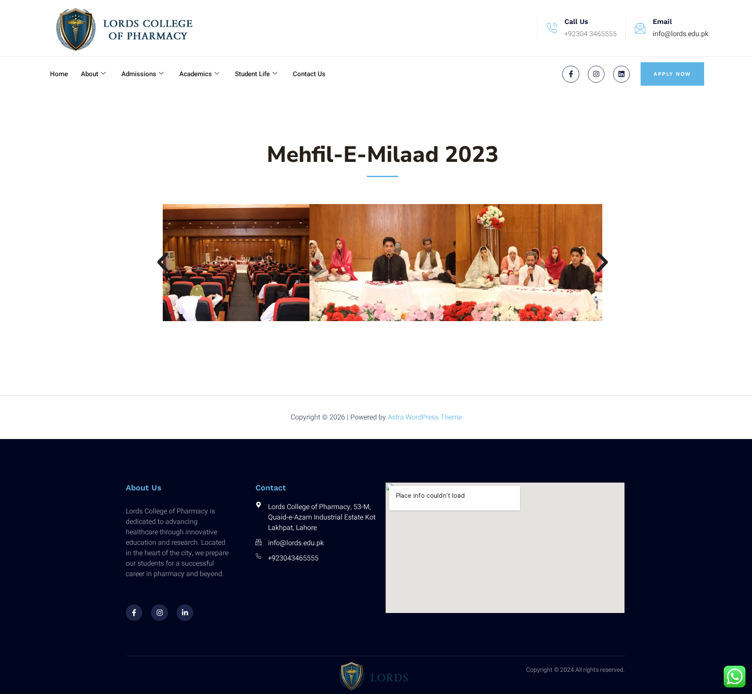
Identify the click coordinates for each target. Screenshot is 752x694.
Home (59, 74)
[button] (163, 262)
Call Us (576, 21)
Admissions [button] (138, 74)
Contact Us (309, 74)
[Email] (640, 28)
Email (662, 21)
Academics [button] (195, 74)
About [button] (89, 74)
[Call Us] (551, 28)
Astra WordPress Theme (425, 417)
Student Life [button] (252, 74)
